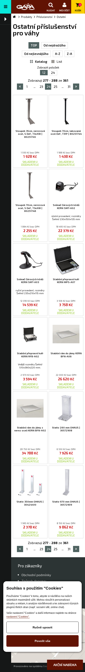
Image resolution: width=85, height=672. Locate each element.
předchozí (20, 87)
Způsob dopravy (33, 581)
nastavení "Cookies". (18, 616)
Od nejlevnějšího (36, 54)
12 (43, 72)
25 (55, 86)
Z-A (69, 54)
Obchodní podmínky (36, 575)
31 (69, 86)
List (59, 61)
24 (53, 72)
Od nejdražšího (55, 45)
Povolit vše (42, 641)
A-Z (57, 54)
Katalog (41, 61)
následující (76, 87)
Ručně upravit (42, 627)
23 (41, 86)
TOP (34, 45)
